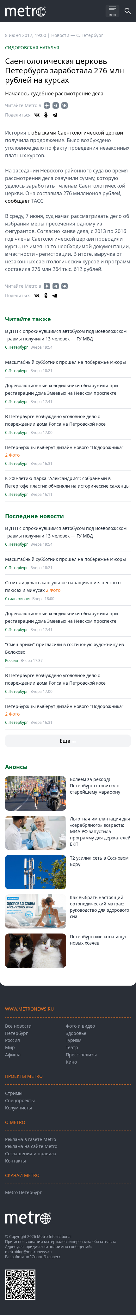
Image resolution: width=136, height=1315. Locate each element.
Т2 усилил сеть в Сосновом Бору (99, 861)
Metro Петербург (23, 1192)
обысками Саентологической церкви (77, 132)
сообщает (17, 200)
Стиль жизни (17, 598)
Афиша (13, 1055)
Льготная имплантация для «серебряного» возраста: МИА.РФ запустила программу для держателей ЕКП (100, 831)
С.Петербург (89, 35)
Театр (72, 1047)
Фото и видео (80, 1026)
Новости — (63, 35)
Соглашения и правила (30, 1153)
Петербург (16, 1033)
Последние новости (34, 516)
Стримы (13, 1093)
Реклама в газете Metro (30, 1139)
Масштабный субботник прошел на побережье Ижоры (65, 362)
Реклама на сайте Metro (31, 1146)
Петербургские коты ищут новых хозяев (98, 940)
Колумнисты (18, 1108)
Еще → (68, 740)
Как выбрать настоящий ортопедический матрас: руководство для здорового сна (99, 906)
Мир (10, 1047)
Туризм (73, 1040)
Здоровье (76, 1033)
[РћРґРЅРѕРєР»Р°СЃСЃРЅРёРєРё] (46, 115)
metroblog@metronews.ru (28, 1251)
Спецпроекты (20, 1100)
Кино (71, 1062)
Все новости (18, 1026)
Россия (11, 660)
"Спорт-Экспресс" (46, 1256)
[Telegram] (55, 115)
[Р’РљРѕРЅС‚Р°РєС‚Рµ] (37, 115)
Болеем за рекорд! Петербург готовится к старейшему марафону (95, 785)
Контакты (15, 1161)
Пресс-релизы (81, 1055)
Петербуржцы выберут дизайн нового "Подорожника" (64, 447)
